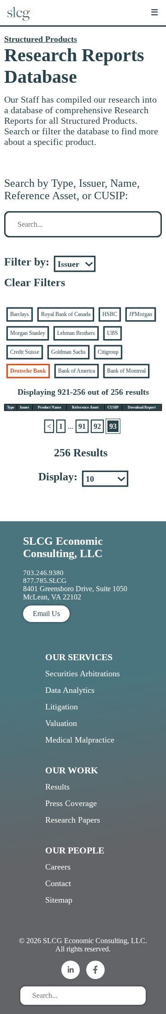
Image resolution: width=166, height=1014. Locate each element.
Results (57, 786)
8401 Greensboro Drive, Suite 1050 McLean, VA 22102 (75, 593)
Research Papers (72, 819)
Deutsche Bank (28, 371)
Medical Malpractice (79, 739)
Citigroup (108, 352)
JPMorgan (140, 314)
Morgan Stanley (27, 333)
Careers (58, 866)
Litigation (61, 706)
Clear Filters (34, 282)
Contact (58, 883)
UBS (112, 333)
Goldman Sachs (68, 352)
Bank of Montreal (126, 371)
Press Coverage (71, 803)
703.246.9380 (43, 572)
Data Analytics (70, 690)
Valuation (61, 723)
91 (82, 426)
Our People (74, 850)
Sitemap (58, 900)
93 (113, 426)
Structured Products (40, 39)
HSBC (109, 314)
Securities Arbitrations (82, 673)
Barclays (19, 314)
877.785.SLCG (44, 580)
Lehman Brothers (76, 333)
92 (97, 426)
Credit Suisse (24, 352)
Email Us (46, 613)
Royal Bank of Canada (65, 314)
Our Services (79, 657)
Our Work (71, 770)
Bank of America (76, 371)
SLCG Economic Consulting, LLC (63, 547)
